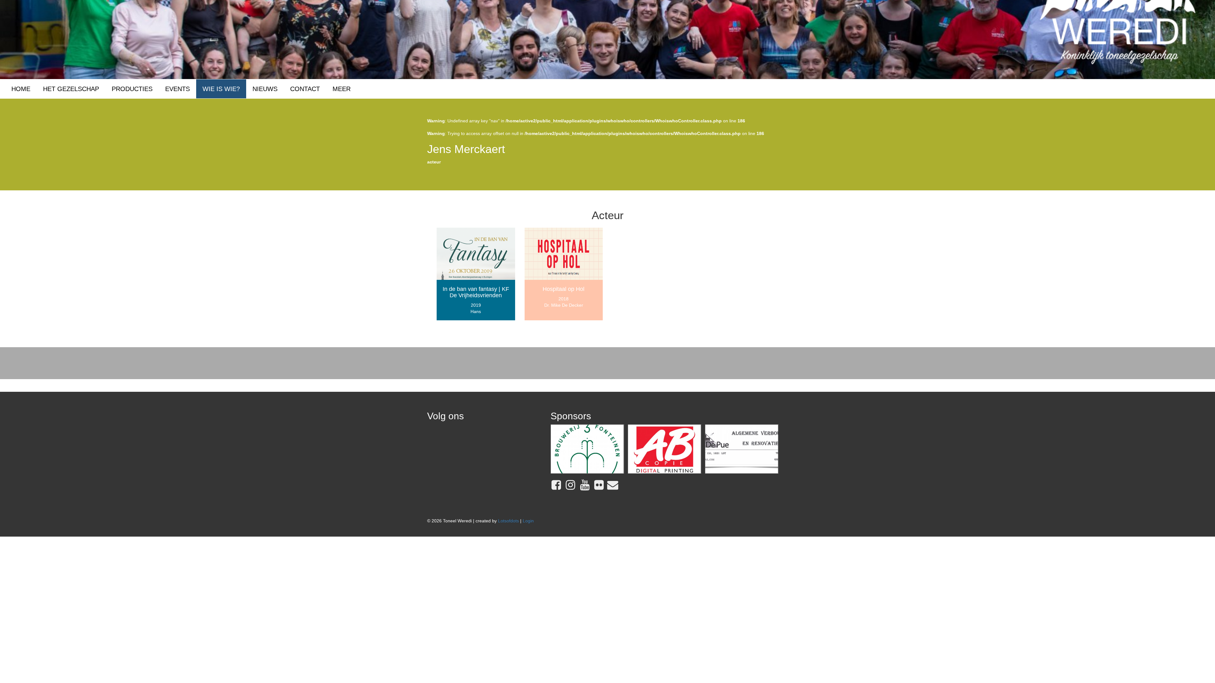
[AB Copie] (664, 449)
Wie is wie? (221, 88)
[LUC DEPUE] (741, 449)
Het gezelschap (71, 88)
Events (177, 88)
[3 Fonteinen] (587, 449)
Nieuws (264, 88)
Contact (305, 88)
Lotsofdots (508, 520)
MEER (342, 88)
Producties (132, 88)
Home (20, 88)
